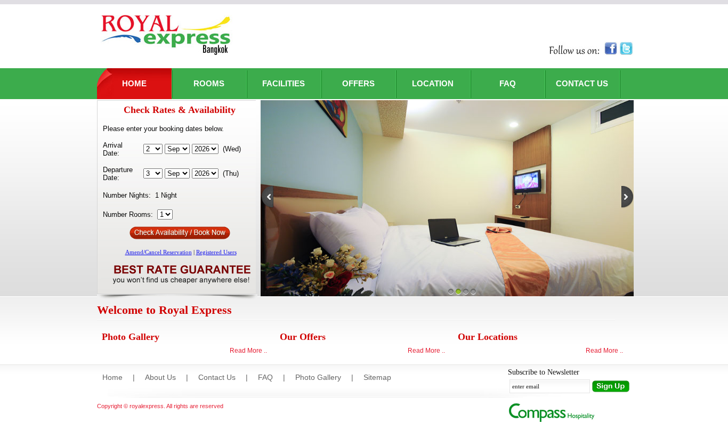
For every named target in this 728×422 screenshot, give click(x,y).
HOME (134, 83)
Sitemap (377, 377)
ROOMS (208, 83)
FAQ (507, 83)
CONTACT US (582, 83)
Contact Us (217, 377)
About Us (160, 377)
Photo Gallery (318, 377)
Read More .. (248, 350)
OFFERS (358, 83)
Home (112, 377)
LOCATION (433, 83)
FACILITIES (283, 83)
